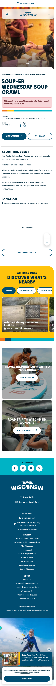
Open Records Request (27, 591)
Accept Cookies (27, 678)
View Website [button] (13, 134)
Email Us (28, 510)
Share (41, 134)
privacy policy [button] (25, 673)
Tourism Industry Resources (27, 535)
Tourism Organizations (27, 550)
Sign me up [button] (25, 374)
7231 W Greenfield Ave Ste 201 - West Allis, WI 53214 (23, 116)
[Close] (49, 649)
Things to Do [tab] (26, 288)
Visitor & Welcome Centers (26, 583)
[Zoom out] (47, 240)
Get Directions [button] (26, 250)
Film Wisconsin (27, 542)
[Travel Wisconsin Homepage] (28, 14)
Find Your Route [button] (25, 427)
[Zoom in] (47, 233)
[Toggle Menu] (48, 14)
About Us (27, 576)
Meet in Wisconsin (27, 562)
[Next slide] (49, 37)
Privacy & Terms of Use (27, 603)
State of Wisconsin (27, 595)
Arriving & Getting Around (27, 580)
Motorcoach (27, 546)
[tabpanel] (27, 312)
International (27, 558)
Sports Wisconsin (27, 565)
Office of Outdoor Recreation (27, 539)
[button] (27, 3)
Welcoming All (27, 587)
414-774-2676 (7, 122)
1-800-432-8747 (28, 514)
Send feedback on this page (27, 526)
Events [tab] (9, 288)
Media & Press (27, 554)
